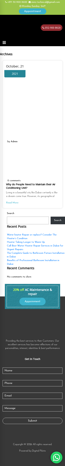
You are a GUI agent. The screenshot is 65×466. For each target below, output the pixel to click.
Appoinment (32, 301)
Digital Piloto (39, 451)
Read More (12, 202)
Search (10, 213)
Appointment (32, 11)
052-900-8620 (52, 27)
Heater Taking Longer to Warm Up (26, 242)
